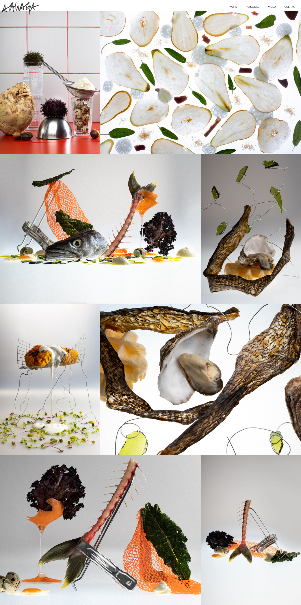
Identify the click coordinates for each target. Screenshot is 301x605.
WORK (233, 7)
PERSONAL (252, 7)
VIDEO (272, 7)
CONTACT (290, 7)
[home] (20, 7)
